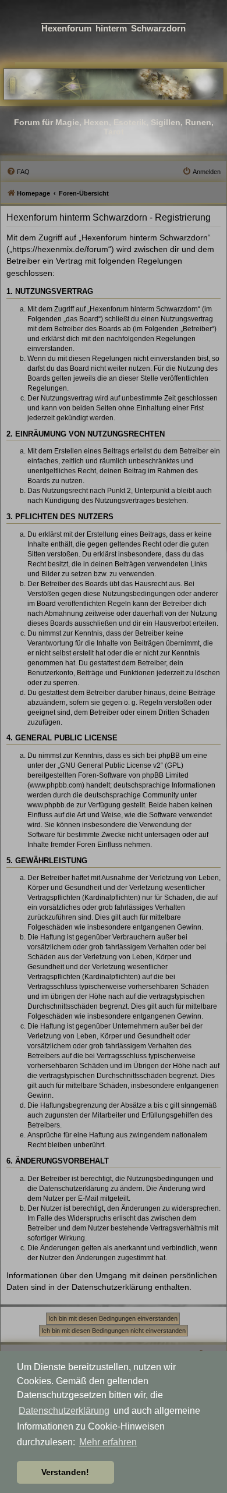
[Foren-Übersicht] (113, 84)
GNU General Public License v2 (110, 765)
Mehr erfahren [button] (108, 1442)
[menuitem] (18, 172)
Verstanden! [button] (65, 1472)
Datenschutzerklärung (64, 1411)
